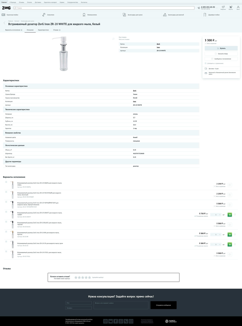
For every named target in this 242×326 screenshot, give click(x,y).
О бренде (13, 2)
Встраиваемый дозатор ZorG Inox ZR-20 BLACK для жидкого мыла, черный (39, 223)
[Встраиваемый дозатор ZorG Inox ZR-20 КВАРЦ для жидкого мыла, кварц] (12, 185)
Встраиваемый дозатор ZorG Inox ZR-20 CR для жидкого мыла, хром (40, 243)
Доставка (38, 2)
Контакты (84, 2)
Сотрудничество (72, 2)
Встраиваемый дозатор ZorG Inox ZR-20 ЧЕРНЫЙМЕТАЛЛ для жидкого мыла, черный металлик (37, 204)
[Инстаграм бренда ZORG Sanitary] (105, 321)
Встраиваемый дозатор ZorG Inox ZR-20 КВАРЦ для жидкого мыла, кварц (39, 184)
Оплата (29, 2)
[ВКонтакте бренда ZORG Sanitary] (110, 321)
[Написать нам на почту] (131, 321)
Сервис (62, 2)
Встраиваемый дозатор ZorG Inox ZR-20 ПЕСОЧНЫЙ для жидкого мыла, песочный (39, 194)
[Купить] (230, 215)
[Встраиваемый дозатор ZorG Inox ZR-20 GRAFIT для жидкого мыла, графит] (12, 214)
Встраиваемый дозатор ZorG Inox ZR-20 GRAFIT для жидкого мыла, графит (39, 213)
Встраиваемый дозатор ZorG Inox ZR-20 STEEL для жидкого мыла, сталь (39, 253)
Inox (158, 47)
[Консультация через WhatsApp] (121, 321)
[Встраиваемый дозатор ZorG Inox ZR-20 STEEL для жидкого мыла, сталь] (12, 254)
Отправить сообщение (163, 305)
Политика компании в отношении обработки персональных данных (147, 321)
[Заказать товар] (230, 185)
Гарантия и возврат (50, 2)
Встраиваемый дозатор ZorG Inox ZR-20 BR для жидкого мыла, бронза (38, 233)
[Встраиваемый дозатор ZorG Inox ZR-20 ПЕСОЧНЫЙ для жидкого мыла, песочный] (12, 195)
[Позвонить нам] (126, 321)
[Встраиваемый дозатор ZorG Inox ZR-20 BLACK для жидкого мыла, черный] (12, 224)
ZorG (158, 44)
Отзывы (21, 2)
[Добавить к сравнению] (6, 182)
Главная (4, 2)
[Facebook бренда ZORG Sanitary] (115, 321)
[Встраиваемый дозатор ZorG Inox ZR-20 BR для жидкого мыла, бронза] (12, 234)
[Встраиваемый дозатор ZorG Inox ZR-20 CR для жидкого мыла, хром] (12, 244)
